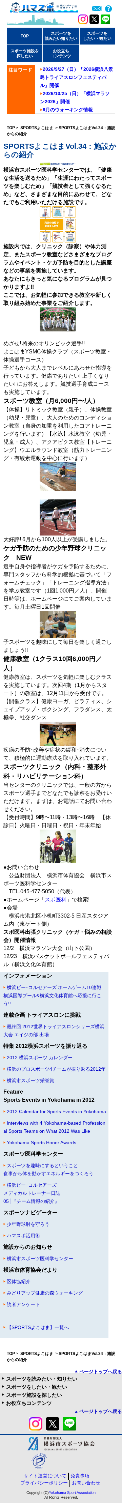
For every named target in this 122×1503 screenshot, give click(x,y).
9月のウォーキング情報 (68, 109)
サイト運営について (45, 1475)
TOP (25, 36)
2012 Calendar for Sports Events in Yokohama (56, 1111)
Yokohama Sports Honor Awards (41, 1142)
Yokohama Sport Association (72, 1493)
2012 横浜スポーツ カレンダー (40, 1057)
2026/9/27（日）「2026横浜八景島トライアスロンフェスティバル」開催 (76, 77)
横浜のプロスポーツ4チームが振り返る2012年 (56, 1069)
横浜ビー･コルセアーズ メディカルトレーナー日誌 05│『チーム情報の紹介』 (31, 1193)
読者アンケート (23, 1304)
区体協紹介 (18, 1281)
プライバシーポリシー (44, 1482)
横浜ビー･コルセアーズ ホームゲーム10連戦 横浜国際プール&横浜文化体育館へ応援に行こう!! (52, 995)
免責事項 (79, 1475)
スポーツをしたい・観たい (36, 1387)
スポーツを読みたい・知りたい (41, 1379)
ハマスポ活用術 (23, 1235)
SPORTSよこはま (37, 127)
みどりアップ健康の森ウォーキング (45, 1293)
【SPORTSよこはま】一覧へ (38, 1327)
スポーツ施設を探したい (34, 1395)
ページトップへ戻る (100, 1371)
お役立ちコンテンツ (29, 1403)
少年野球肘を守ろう (28, 1224)
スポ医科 (55, 899)
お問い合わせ (86, 1482)
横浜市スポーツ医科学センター (40, 1258)
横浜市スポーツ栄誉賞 (30, 1080)
